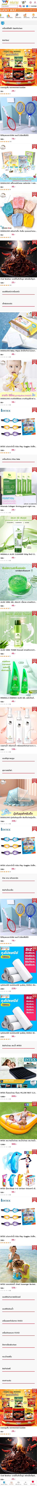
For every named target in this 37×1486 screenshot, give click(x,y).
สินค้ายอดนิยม (12, 17)
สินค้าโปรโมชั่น (4, 17)
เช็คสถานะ (18, 1484)
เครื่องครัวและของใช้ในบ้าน (20, 17)
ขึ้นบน (25, 1484)
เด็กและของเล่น (29, 17)
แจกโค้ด (11, 1484)
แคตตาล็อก (4, 1484)
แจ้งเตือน (32, 1484)
